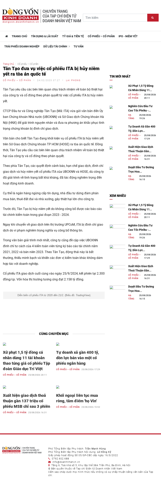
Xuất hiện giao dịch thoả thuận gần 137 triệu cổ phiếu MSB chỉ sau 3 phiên (26, 401)
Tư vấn (78, 46)
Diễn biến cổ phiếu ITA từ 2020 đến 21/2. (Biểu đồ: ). (54, 295)
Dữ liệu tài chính (55, 46)
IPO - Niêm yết (128, 36)
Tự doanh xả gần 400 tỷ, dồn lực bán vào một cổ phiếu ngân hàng (77, 358)
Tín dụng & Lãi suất (44, 36)
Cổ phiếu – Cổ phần (101, 36)
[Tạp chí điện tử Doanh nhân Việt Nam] (6, 36)
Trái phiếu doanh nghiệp (21, 46)
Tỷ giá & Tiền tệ (73, 36)
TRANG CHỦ (19, 36)
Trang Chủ (8, 64)
